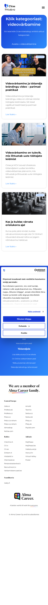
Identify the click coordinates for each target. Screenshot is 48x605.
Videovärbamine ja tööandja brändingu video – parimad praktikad (24, 86)
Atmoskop (8, 428)
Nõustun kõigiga (24, 319)
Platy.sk (28, 424)
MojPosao (29, 442)
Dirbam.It (8, 453)
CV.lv (6, 446)
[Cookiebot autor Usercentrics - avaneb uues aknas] (34, 270)
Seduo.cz (29, 413)
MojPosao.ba (30, 446)
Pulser (28, 460)
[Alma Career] (24, 496)
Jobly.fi (7, 483)
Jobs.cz (7, 406)
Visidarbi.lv (8, 456)
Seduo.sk (29, 417)
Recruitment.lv (10, 467)
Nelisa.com (8, 431)
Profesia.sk (8, 410)
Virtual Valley (30, 456)
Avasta (15, 44)
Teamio (28, 410)
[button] (43, 7)
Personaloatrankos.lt (12, 463)
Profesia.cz (8, 413)
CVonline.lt (8, 442)
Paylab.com (30, 428)
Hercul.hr (29, 453)
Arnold (28, 406)
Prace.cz (7, 417)
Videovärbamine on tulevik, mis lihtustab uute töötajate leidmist (24, 156)
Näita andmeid (34, 312)
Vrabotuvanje (30, 449)
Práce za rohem (10, 424)
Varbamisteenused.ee (13, 471)
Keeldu (24, 333)
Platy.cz (28, 421)
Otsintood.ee (9, 460)
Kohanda (22, 326)
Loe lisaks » (11, 114)
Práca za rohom (10, 421)
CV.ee (6, 449)
